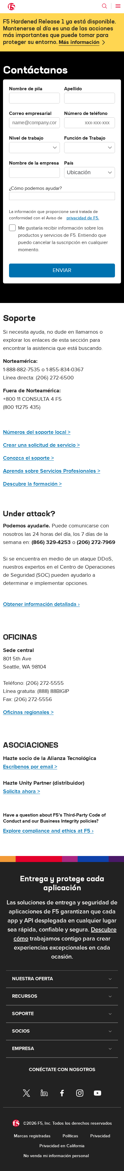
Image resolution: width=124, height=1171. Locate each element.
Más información (79, 42)
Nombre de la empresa (34, 163)
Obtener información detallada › (41, 604)
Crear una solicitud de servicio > (41, 445)
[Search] (104, 6)
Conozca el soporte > (28, 458)
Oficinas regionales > (28, 712)
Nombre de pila (25, 89)
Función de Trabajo (84, 138)
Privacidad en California (62, 1145)
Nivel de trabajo (26, 138)
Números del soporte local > (36, 432)
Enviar (62, 270)
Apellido (73, 89)
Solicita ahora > (21, 791)
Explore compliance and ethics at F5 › (48, 831)
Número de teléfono (85, 113)
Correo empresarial (30, 113)
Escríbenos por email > (30, 767)
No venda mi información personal (56, 1155)
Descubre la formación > (32, 484)
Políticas (70, 1136)
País (68, 163)
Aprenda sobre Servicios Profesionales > (51, 471)
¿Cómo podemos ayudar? (35, 188)
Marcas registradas (32, 1136)
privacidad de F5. (83, 218)
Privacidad (100, 1136)
